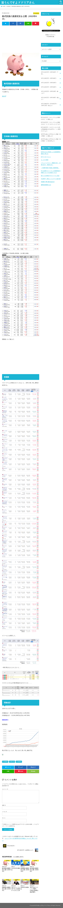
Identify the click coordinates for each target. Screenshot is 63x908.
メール (4, 811)
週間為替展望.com (46, 184)
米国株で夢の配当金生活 (47, 181)
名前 (4, 805)
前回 (3, 96)
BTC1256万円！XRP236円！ (49, 78)
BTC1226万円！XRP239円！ (49, 82)
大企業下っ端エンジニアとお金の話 (51, 178)
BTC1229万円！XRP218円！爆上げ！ (49, 92)
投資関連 (6, 761)
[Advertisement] (20, 38)
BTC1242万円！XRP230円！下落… (49, 73)
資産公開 (13, 761)
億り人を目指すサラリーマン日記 (50, 175)
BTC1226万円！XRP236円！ (49, 87)
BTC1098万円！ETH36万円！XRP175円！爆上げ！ (49, 104)
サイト (3, 818)
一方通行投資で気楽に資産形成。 (50, 167)
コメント (5, 789)
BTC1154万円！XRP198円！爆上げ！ (50, 98)
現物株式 (19, 761)
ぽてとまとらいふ (46, 156)
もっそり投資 (44, 159)
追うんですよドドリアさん (18, 2)
